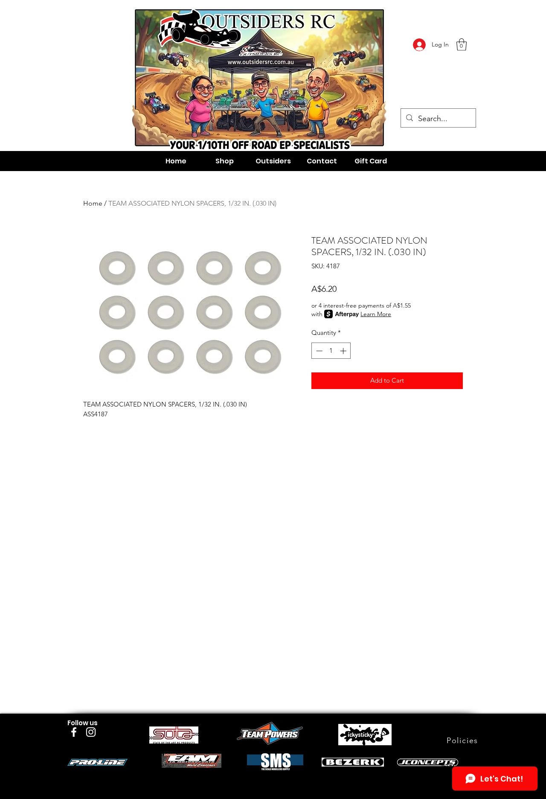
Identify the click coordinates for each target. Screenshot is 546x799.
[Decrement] (318, 351)
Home (92, 203)
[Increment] (344, 351)
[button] (461, 44)
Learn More (375, 314)
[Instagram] (90, 732)
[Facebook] (73, 732)
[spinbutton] (331, 351)
